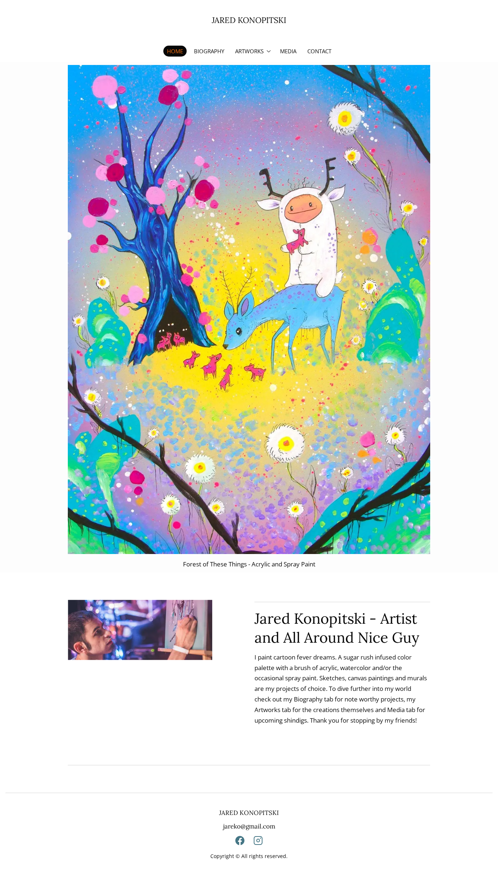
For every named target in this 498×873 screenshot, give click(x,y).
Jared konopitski (249, 20)
